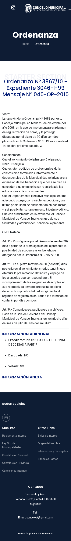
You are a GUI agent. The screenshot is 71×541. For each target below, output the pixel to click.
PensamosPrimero (43, 533)
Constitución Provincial (15, 462)
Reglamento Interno (14, 435)
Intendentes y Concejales (53, 451)
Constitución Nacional (15, 455)
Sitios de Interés (47, 435)
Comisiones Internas (14, 470)
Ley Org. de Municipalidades (12, 445)
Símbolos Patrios (48, 458)
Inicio (26, 44)
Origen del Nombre (49, 443)
